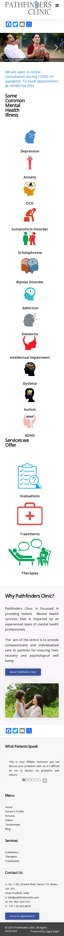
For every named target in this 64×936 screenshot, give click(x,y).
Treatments (12, 860)
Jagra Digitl (52, 931)
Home (8, 806)
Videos (9, 819)
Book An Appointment (22, 915)
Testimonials (12, 824)
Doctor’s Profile (14, 811)
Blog (7, 828)
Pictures (10, 815)
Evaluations (11, 852)
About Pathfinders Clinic (23, 672)
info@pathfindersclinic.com (23, 897)
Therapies (11, 856)
